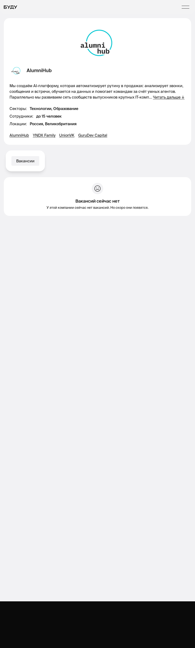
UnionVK (66, 135)
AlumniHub (19, 135)
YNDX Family (44, 135)
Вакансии (25, 161)
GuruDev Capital (92, 135)
